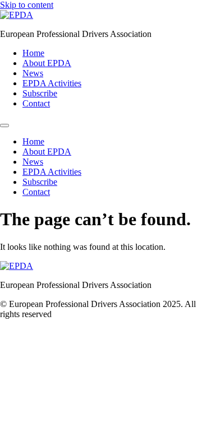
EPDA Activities (51, 83)
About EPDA (46, 63)
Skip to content (26, 5)
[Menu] (4, 125)
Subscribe (39, 93)
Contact (36, 103)
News (32, 73)
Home (33, 53)
